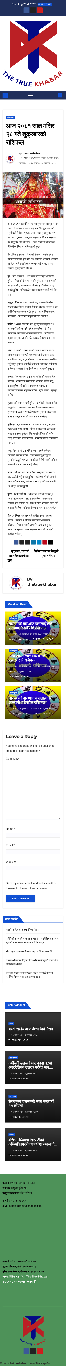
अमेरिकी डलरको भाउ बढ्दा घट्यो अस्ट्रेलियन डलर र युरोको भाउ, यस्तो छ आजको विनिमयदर (30, 1067)
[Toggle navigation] (30, 95)
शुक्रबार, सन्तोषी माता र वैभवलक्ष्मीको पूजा (18, 555)
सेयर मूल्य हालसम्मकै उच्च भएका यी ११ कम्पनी (29, 951)
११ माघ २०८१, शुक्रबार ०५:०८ (25, 1035)
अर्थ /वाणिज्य (13, 1058)
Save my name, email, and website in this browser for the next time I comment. (31, 886)
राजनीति (11, 1135)
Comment (12, 758)
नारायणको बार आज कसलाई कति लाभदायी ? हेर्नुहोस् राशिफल (30, 700)
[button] (55, 95)
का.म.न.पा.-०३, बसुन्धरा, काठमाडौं (19, 1281)
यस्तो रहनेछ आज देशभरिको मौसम (22, 929)
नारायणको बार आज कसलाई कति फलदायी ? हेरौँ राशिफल (30, 625)
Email (10, 845)
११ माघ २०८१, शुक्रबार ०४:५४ (25, 1150)
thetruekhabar (31, 153)
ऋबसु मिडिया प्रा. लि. (13, 1276)
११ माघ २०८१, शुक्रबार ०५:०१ (25, 1073)
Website (11, 861)
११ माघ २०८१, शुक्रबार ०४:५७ (25, 1112)
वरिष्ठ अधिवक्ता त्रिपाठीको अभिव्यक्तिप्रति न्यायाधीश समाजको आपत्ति (31, 1144)
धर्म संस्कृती (10, 117)
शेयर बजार (12, 1096)
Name (10, 828)
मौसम (11, 1024)
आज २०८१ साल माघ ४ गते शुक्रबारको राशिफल (27, 657)
